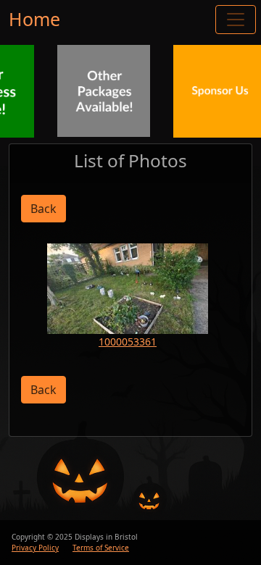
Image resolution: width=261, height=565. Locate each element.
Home (34, 19)
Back (43, 209)
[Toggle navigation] (235, 19)
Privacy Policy (35, 548)
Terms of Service (100, 548)
